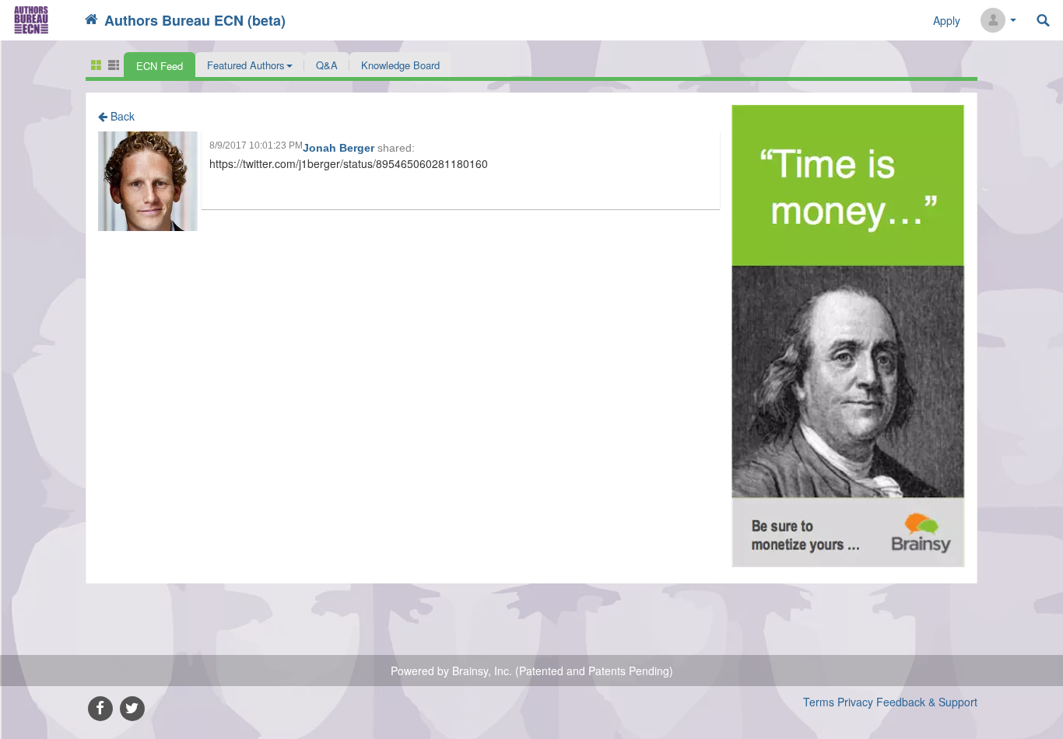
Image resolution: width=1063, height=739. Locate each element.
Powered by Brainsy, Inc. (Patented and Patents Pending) (532, 670)
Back (121, 116)
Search (1043, 20)
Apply (946, 20)
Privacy (855, 701)
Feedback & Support (926, 701)
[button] (249, 64)
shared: (396, 148)
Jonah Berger (340, 148)
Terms (818, 701)
